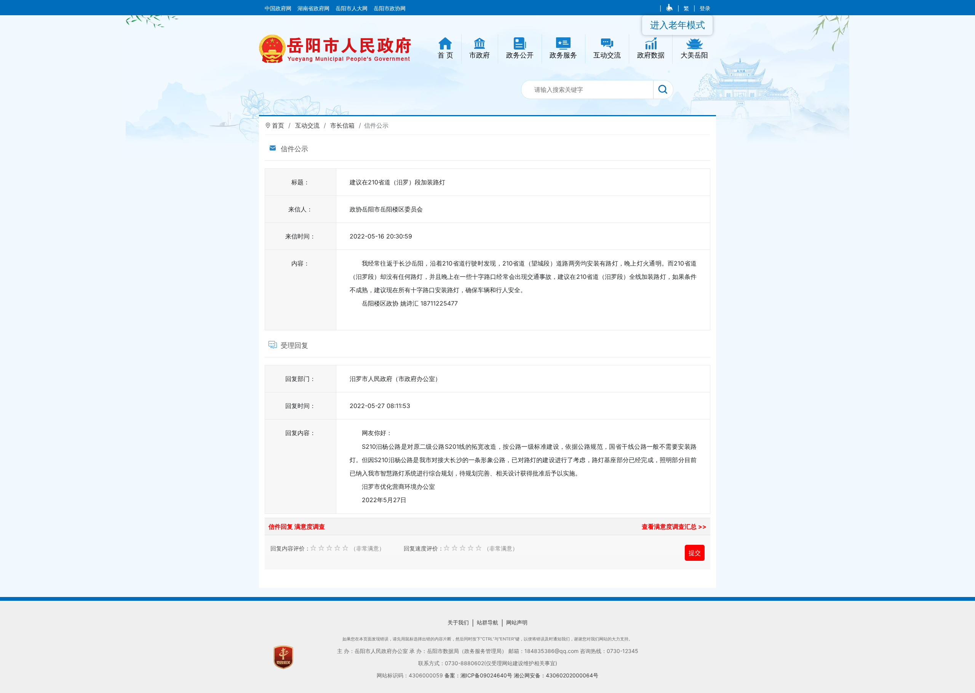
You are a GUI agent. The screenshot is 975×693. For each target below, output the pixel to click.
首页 (278, 125)
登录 (705, 8)
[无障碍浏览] (670, 8)
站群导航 (487, 622)
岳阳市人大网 (352, 8)
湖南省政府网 (314, 8)
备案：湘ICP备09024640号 (479, 675)
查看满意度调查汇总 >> (674, 526)
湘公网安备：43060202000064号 (556, 675)
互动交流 (307, 125)
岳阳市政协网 (390, 8)
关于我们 (458, 622)
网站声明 (516, 622)
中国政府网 (279, 8)
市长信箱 (342, 125)
